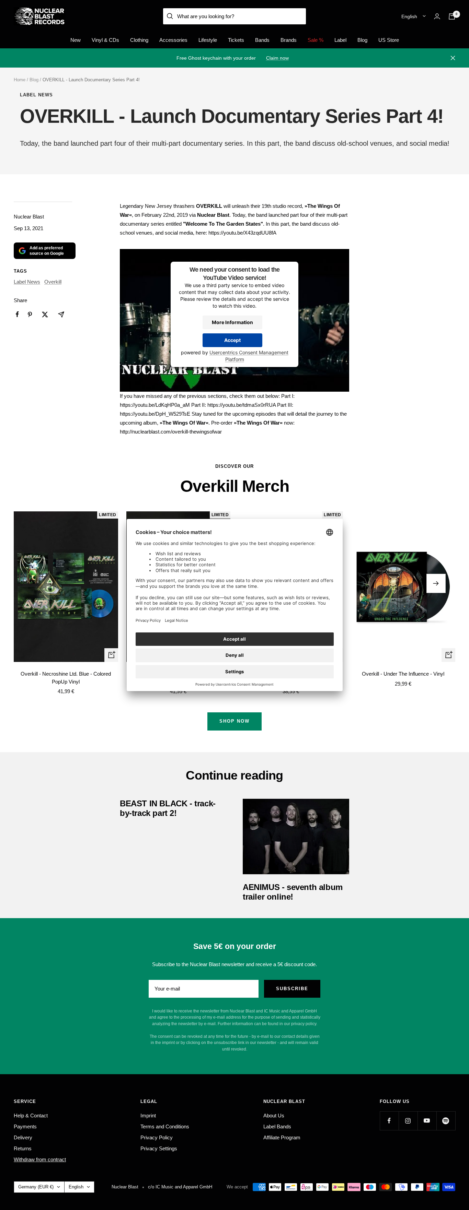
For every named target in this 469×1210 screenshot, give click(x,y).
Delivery (23, 1137)
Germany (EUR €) (36, 1186)
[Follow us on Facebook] (389, 1120)
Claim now (277, 58)
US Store (388, 40)
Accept (232, 340)
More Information (232, 322)
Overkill (52, 282)
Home (19, 79)
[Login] (437, 16)
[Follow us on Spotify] (445, 1120)
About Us (273, 1115)
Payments (25, 1126)
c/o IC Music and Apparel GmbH (180, 1186)
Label (340, 40)
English (409, 16)
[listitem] (17, 314)
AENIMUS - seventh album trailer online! (293, 891)
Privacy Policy (156, 1137)
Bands (262, 40)
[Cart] (451, 16)
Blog (362, 40)
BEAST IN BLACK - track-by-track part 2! (168, 808)
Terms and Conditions (164, 1126)
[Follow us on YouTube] (426, 1120)
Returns (23, 1148)
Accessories (173, 40)
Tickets (236, 40)
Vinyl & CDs (105, 40)
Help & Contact (31, 1115)
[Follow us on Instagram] (408, 1120)
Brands (289, 40)
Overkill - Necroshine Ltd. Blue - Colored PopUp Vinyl (66, 678)
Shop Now (234, 721)
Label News (36, 94)
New (75, 40)
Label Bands (277, 1126)
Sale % (315, 40)
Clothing (139, 40)
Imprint (148, 1115)
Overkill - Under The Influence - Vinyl (403, 674)
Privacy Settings (158, 1148)
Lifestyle (207, 40)
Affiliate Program (281, 1137)
